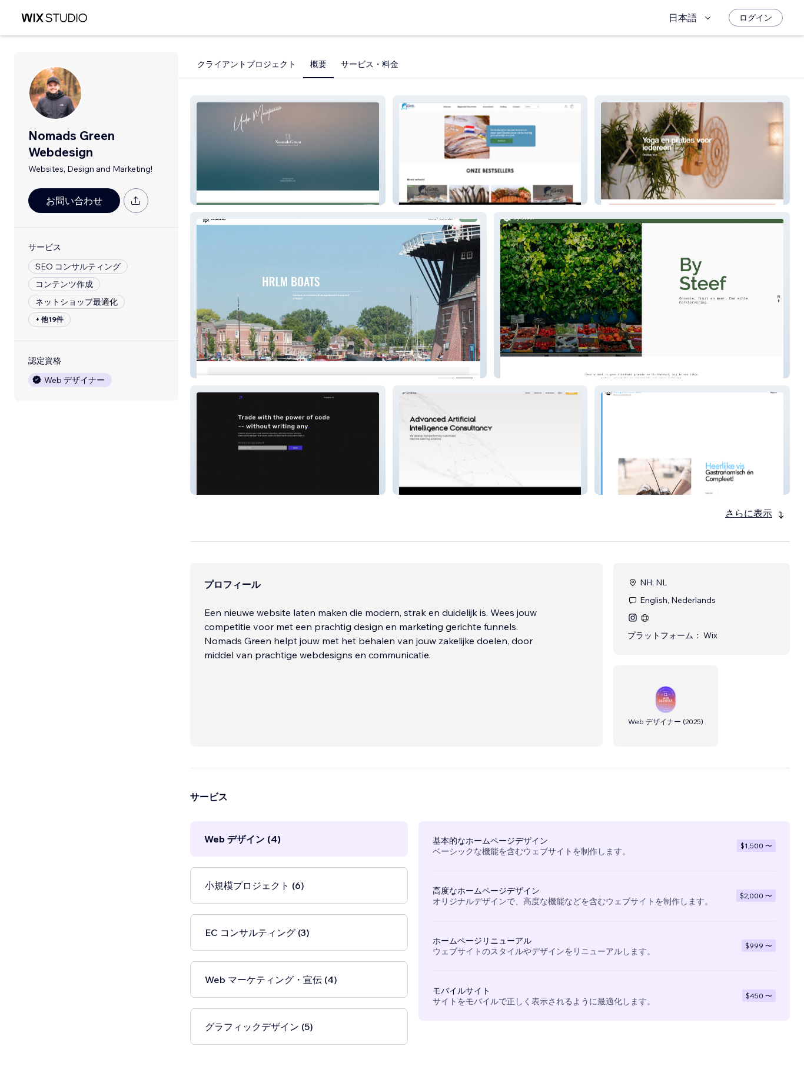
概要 (318, 64)
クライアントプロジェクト (246, 64)
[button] (288, 150)
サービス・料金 (369, 64)
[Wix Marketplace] (54, 18)
